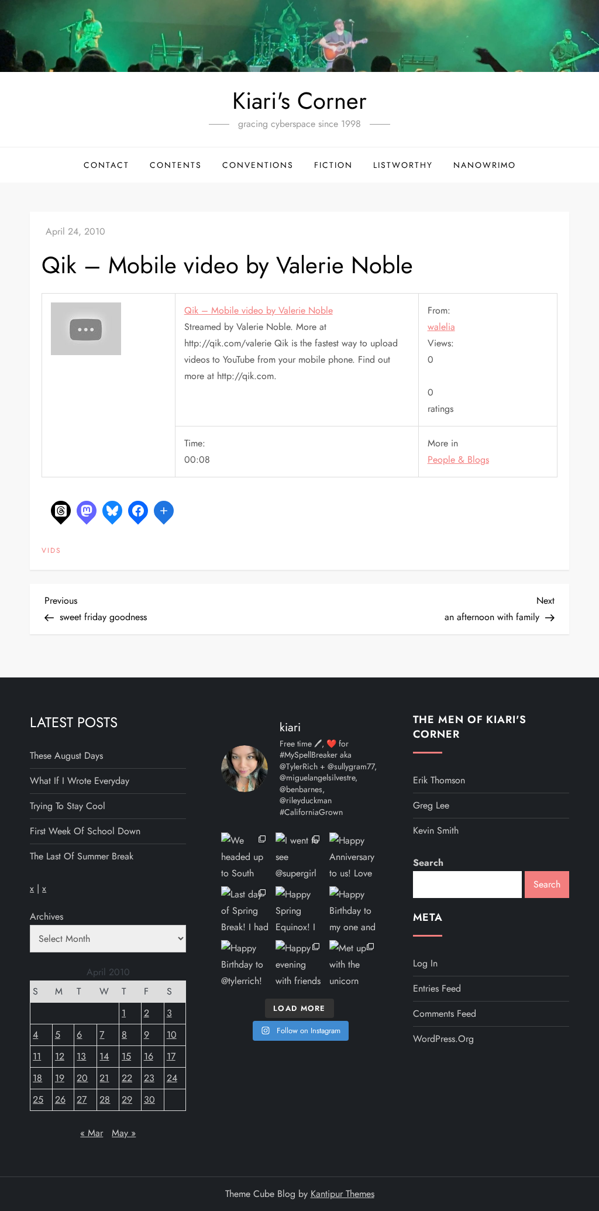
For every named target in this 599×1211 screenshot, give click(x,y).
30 (149, 1099)
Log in (425, 963)
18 (37, 1078)
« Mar (91, 1133)
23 (149, 1078)
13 (81, 1056)
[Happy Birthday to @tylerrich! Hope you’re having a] (245, 964)
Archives (46, 916)
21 (104, 1078)
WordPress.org (443, 1038)
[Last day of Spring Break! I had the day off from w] (245, 910)
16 (148, 1056)
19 (59, 1078)
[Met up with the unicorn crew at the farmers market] (353, 964)
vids (51, 551)
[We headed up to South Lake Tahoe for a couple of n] (245, 856)
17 (171, 1056)
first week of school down (85, 831)
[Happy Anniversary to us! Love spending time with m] (353, 856)
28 (104, 1099)
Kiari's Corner (299, 101)
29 (127, 1099)
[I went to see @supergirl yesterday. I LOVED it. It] (299, 856)
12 (59, 1056)
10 (172, 1034)
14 (104, 1056)
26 (60, 1099)
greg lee (431, 805)
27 (82, 1099)
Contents (176, 165)
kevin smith (436, 830)
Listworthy (403, 165)
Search (428, 862)
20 (82, 1078)
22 (127, 1078)
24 (172, 1078)
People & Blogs (458, 459)
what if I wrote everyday (79, 780)
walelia (441, 326)
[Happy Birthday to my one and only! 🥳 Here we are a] (353, 910)
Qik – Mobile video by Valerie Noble (258, 310)
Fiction (333, 165)
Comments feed (444, 1013)
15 (126, 1056)
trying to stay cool (67, 806)
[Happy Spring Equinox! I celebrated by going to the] (299, 910)
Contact (106, 165)
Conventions (258, 165)
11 (37, 1056)
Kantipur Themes (342, 1193)
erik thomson (439, 780)
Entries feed (437, 988)
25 (38, 1099)
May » (124, 1133)
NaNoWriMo (484, 165)
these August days (66, 755)
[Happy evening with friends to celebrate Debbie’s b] (299, 964)
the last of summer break (81, 856)
